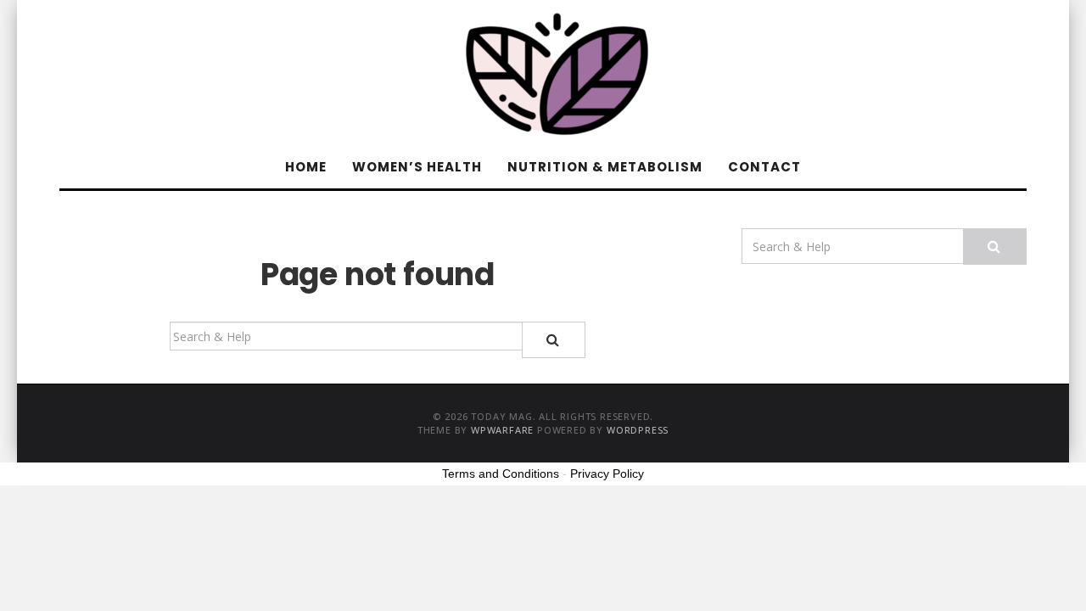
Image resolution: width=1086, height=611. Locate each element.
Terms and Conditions (500, 473)
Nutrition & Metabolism (605, 167)
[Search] (553, 340)
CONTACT (764, 167)
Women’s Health (417, 167)
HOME (306, 167)
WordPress (638, 429)
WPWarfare (502, 429)
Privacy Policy (607, 473)
